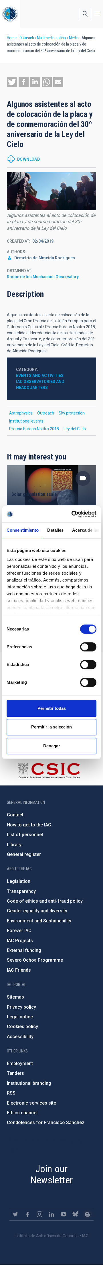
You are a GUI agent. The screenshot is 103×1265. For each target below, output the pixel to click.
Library (14, 844)
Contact (15, 815)
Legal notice (20, 1017)
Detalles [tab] (55, 530)
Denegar (51, 745)
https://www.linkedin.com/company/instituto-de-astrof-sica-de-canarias (51, 1214)
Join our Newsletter (51, 1174)
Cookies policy (22, 1026)
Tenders (15, 1073)
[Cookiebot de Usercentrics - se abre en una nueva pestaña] (72, 514)
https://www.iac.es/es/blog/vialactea (88, 1214)
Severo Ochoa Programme (35, 960)
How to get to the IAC (29, 825)
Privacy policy (21, 1007)
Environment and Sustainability (39, 921)
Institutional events (26, 421)
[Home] (10, 14)
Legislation (18, 881)
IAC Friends (19, 970)
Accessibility (20, 1036)
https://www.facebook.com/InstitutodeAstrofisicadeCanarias (27, 1214)
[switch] (88, 646)
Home (12, 38)
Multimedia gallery (51, 38)
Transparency (21, 891)
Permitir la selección (51, 726)
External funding (24, 950)
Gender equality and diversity (37, 911)
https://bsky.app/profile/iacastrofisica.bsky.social (76, 1214)
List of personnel (25, 834)
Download (28, 159)
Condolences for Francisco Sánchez (45, 1122)
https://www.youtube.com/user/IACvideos (64, 1214)
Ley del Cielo (75, 429)
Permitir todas (51, 708)
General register (24, 854)
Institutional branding (29, 1083)
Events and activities (40, 375)
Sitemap (15, 997)
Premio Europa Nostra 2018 (34, 429)
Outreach (26, 38)
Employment (20, 1063)
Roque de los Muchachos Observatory (43, 276)
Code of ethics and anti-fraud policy (45, 901)
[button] (12, 82)
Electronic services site (31, 1103)
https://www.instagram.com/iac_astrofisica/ (39, 1214)
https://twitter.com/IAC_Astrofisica (15, 1214)
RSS (11, 1093)
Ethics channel (22, 1112)
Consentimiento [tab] (23, 530)
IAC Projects (20, 940)
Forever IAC (19, 930)
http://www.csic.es (48, 771)
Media (74, 38)
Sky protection (72, 413)
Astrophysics (21, 413)
